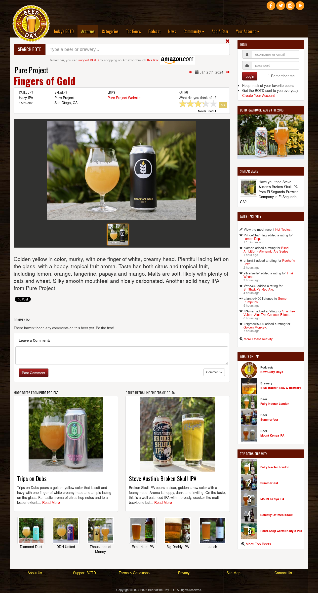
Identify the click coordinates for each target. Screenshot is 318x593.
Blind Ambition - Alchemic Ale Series (265, 249)
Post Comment (33, 373)
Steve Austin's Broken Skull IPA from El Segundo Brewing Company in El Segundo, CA (269, 191)
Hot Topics (283, 229)
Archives (89, 31)
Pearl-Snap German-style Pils (281, 530)
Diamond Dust (31, 546)
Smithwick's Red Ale (258, 289)
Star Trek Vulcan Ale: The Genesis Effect (269, 313)
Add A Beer (220, 31)
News (172, 31)
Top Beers (133, 31)
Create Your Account (258, 95)
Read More (51, 502)
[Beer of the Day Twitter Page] (280, 7)
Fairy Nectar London (274, 403)
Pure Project (31, 69)
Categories (110, 31)
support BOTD (88, 60)
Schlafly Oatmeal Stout (276, 515)
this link (152, 60)
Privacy (184, 572)
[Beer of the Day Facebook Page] (271, 7)
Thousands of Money (100, 549)
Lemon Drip (251, 238)
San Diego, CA (66, 102)
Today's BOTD (63, 31)
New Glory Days (271, 372)
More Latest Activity (258, 338)
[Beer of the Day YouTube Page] (300, 7)
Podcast (154, 31)
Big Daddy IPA (177, 546)
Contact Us (283, 572)
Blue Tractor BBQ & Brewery (280, 387)
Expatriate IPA (143, 546)
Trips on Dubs (31, 478)
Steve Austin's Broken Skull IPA (163, 478)
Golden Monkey (254, 327)
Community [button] (193, 31)
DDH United (65, 546)
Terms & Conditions (134, 572)
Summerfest (269, 419)
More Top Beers (258, 543)
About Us (35, 572)
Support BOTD (84, 572)
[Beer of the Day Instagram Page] (290, 7)
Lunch (212, 546)
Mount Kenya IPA (272, 435)
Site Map (233, 572)
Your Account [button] (246, 31)
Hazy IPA (26, 97)
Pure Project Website (124, 97)
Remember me (283, 75)
